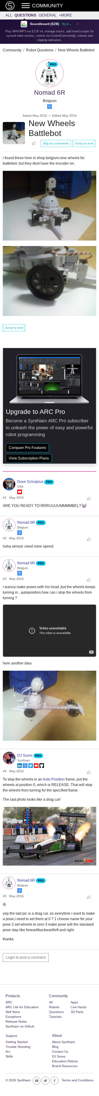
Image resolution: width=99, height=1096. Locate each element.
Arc (8, 1051)
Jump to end (84, 143)
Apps (74, 1002)
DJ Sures (25, 755)
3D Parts (77, 1012)
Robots (54, 1007)
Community (12, 50)
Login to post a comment (26, 957)
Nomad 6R (26, 522)
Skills (9, 1056)
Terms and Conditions (77, 1080)
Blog (55, 1047)
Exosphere (13, 1017)
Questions (25, 15)
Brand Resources (64, 1066)
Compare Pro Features (27, 448)
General (48, 15)
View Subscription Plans (29, 458)
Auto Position (54, 779)
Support (11, 1036)
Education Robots (65, 1061)
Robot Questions (39, 50)
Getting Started (17, 1042)
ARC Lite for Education (22, 1007)
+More (65, 15)
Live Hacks (79, 1007)
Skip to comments (56, 143)
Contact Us (60, 1051)
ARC (9, 1002)
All (9, 15)
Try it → (67, 24)
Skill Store (13, 1012)
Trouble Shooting (18, 1047)
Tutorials (55, 1017)
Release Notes (16, 1021)
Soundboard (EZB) (44, 24)
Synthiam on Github (20, 1026)
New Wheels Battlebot (76, 50)
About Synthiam (63, 1042)
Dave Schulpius (30, 482)
